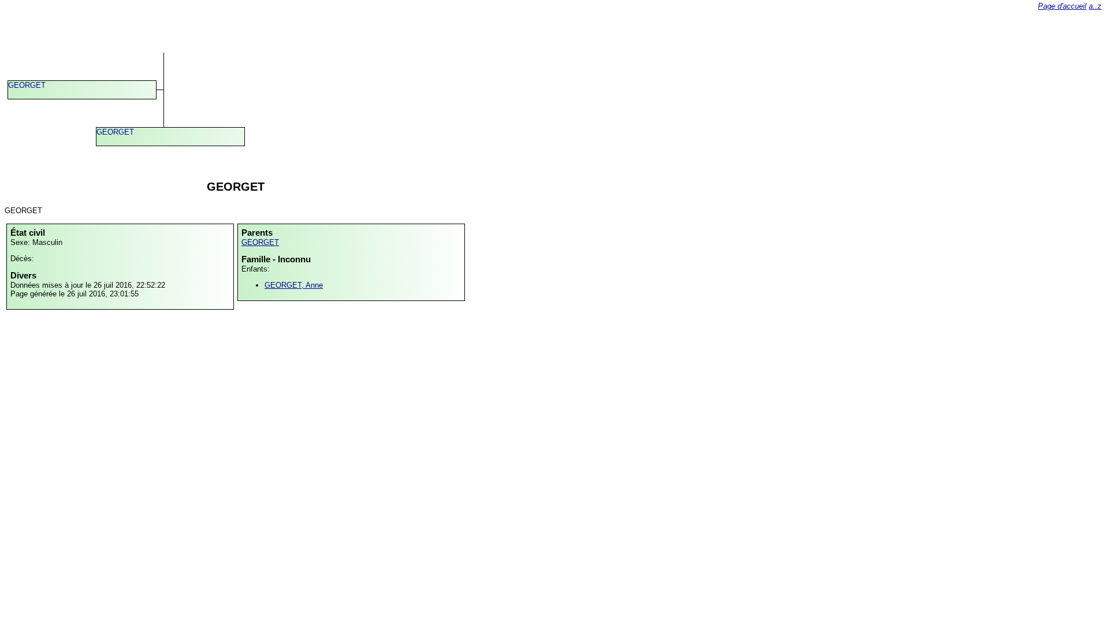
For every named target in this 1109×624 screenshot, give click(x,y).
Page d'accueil (1062, 6)
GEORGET (27, 85)
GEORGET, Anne (294, 285)
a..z (1095, 6)
